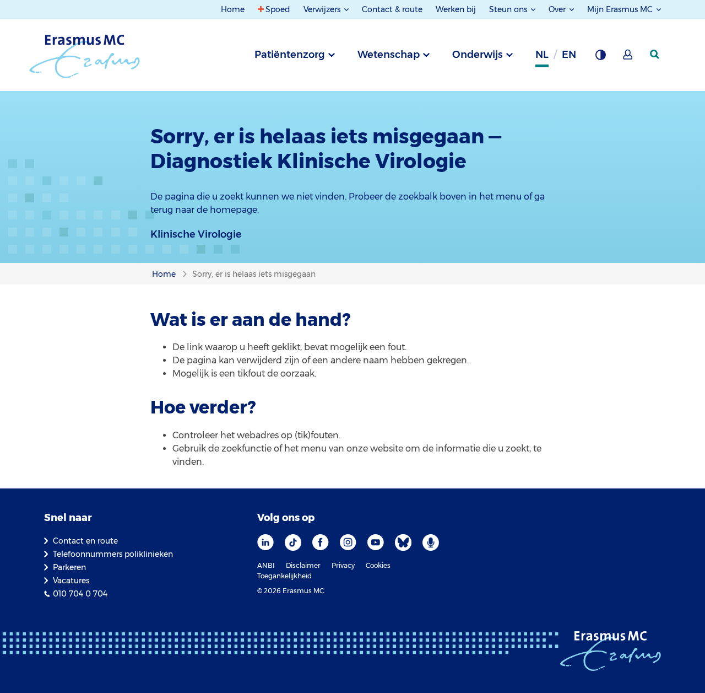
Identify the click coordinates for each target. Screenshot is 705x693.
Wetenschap (388, 55)
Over (558, 9)
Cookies (378, 565)
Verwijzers (323, 9)
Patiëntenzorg (289, 55)
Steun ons (509, 9)
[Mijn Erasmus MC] (628, 58)
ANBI (266, 565)
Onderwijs (477, 55)
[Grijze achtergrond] (600, 58)
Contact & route (392, 9)
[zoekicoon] (655, 55)
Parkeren (69, 567)
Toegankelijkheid (284, 576)
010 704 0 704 (80, 594)
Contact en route (85, 541)
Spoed (277, 9)
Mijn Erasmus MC (621, 9)
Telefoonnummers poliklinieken (113, 554)
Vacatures (71, 580)
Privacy (343, 565)
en (569, 55)
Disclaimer (303, 565)
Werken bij (456, 9)
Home (233, 9)
